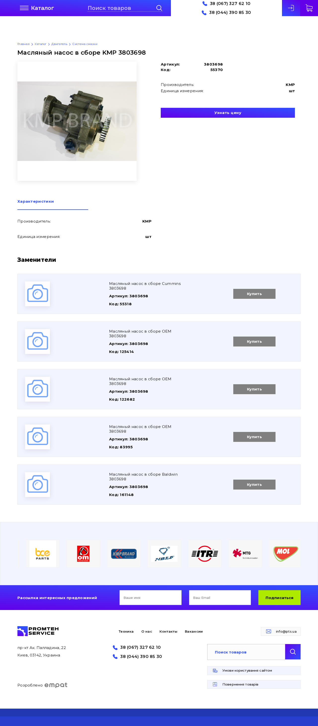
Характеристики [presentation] (35, 201)
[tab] (52, 204)
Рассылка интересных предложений (57, 598)
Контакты (168, 631)
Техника (126, 631)
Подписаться (279, 597)
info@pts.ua (286, 631)
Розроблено (30, 685)
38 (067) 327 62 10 (230, 3)
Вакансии (194, 631)
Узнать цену (227, 112)
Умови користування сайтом (247, 670)
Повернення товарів (240, 684)
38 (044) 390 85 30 (230, 12)
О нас (146, 631)
